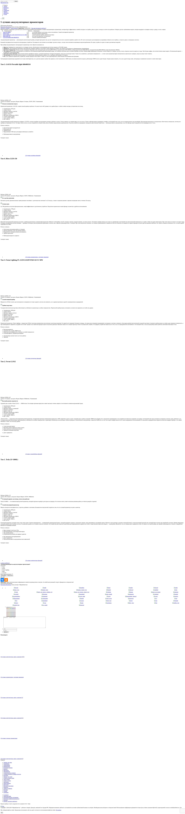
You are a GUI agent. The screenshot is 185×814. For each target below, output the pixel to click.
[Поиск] (3, 18)
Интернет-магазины (8, 786)
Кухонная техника (7, 767)
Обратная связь (7, 796)
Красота (5, 769)
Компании (6, 7)
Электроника (6, 765)
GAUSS (4, 572)
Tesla (3, 567)
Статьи (5, 14)
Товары (5, 6)
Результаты (10, 575)
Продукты (6, 784)
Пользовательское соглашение (10, 797)
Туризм (5, 791)
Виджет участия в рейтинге (10, 801)
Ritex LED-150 (6, 36)
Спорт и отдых (7, 780)
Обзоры (5, 11)
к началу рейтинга (5, 563)
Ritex (3, 571)
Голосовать (3, 575)
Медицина (6, 770)
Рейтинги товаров (5, 28)
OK (2, 812)
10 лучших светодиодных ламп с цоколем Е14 (12, 718)
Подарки (5, 789)
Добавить (6, 632)
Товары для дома (7, 762)
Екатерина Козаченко (6, 27)
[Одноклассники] (6, 580)
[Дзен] (2, 806)
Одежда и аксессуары (8, 778)
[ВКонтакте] (2, 580)
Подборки (5, 792)
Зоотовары (6, 782)
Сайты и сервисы (7, 788)
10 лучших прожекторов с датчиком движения (12, 677)
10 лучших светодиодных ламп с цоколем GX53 (12, 656)
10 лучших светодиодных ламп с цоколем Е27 (12, 758)
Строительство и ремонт (9, 773)
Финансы (5, 787)
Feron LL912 (6, 33)
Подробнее (58, 810)
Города (5, 9)
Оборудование (14, 28)
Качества (4, 2)
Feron (3, 568)
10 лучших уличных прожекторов (9, 738)
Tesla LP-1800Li (7, 32)
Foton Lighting (5, 570)
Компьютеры (6, 766)
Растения (5, 775)
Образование (6, 771)
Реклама (5, 800)
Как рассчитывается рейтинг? (39, 28)
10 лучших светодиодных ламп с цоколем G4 (12, 697)
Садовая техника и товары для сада (12, 774)
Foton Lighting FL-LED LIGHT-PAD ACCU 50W (15, 34)
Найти (16, 1)
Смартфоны (6, 763)
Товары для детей (7, 776)
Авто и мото (6, 779)
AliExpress (6, 13)
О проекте (6, 794)
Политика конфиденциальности (11, 798)
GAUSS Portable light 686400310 (11, 37)
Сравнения (6, 10)
